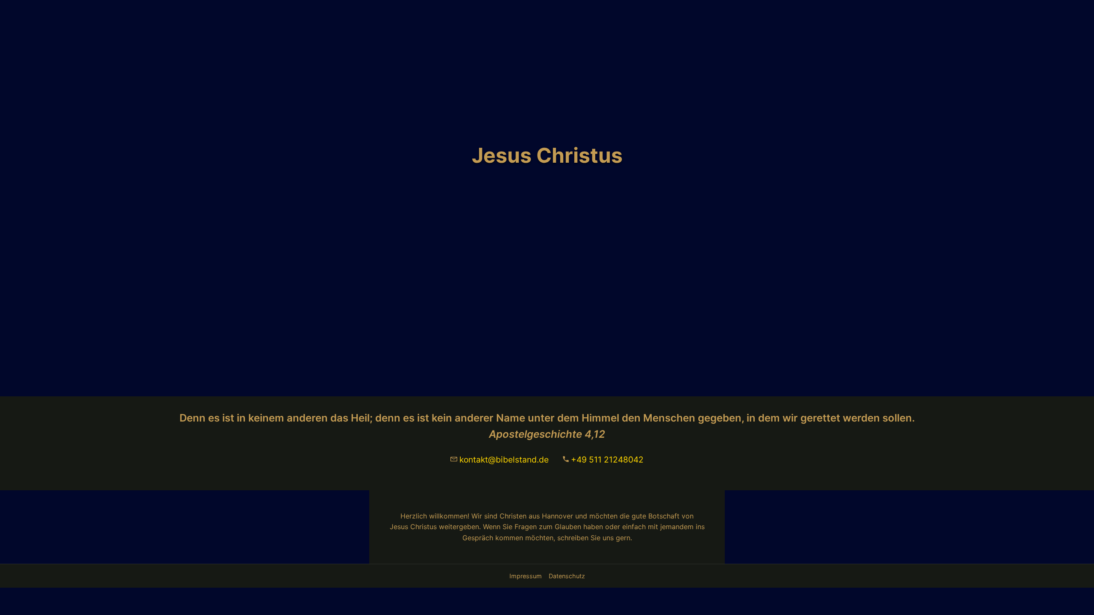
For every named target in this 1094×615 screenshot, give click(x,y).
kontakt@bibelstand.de (504, 459)
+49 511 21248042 (607, 459)
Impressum (525, 576)
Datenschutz (567, 576)
